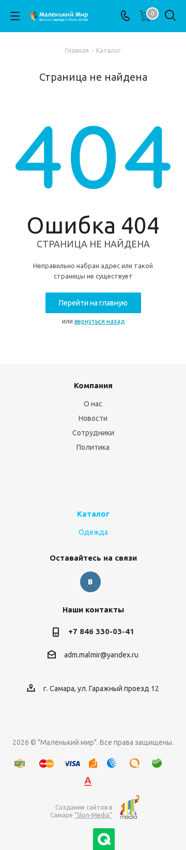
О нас (93, 404)
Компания (93, 385)
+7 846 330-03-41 (101, 631)
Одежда (93, 532)
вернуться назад (99, 321)
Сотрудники (93, 433)
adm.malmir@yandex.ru (101, 655)
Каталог (93, 513)
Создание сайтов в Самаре (81, 811)
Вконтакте (90, 581)
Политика (93, 447)
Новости (93, 418)
